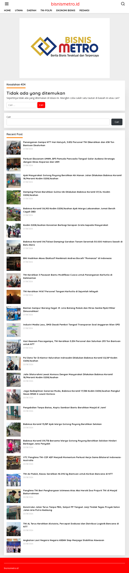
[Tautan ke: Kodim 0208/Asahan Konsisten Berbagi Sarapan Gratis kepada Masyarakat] (14, 230)
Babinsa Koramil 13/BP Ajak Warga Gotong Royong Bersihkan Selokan (62, 424)
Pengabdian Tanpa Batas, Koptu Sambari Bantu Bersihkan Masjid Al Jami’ (64, 407)
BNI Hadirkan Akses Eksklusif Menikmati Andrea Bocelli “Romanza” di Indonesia (67, 258)
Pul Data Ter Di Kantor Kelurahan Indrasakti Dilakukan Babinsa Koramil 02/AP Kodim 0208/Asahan (70, 359)
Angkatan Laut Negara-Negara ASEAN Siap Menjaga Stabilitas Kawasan (64, 540)
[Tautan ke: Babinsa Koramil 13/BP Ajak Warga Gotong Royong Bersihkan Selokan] (14, 429)
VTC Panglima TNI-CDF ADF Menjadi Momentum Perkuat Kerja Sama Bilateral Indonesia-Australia (72, 459)
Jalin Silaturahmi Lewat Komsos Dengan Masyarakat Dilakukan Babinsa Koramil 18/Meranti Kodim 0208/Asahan (68, 376)
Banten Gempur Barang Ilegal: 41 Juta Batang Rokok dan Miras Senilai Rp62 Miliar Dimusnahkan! (69, 309)
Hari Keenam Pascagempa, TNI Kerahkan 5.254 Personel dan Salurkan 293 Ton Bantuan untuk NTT (71, 342)
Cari (9, 116)
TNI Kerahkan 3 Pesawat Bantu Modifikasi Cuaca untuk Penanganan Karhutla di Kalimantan (67, 276)
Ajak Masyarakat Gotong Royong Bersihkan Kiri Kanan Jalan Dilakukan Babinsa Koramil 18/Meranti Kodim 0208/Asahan (72, 177)
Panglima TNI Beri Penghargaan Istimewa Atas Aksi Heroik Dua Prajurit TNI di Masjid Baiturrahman (70, 492)
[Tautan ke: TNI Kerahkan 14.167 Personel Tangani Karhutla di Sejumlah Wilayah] (14, 296)
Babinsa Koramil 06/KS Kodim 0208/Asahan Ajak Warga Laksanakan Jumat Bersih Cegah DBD (69, 210)
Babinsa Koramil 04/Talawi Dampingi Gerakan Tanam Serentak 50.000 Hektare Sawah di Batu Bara (72, 243)
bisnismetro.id (65, 4)
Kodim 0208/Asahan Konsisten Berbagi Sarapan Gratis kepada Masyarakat (65, 225)
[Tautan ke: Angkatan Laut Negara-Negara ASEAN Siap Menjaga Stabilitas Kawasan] (14, 545)
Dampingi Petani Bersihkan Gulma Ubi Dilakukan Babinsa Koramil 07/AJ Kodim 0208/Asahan (66, 193)
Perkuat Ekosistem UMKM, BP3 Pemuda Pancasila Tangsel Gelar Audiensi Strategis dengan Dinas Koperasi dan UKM (69, 160)
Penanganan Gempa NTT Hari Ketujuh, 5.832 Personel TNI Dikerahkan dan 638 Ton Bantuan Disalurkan (68, 143)
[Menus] (6, 4)
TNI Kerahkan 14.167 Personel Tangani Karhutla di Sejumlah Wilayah (60, 291)
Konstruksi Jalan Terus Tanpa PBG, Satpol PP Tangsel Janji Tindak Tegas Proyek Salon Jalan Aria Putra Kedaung (71, 508)
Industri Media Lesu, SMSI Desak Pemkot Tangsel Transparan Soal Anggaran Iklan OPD (71, 324)
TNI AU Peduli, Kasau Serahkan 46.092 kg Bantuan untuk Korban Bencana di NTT (68, 473)
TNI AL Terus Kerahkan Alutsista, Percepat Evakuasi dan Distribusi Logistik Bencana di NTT (71, 525)
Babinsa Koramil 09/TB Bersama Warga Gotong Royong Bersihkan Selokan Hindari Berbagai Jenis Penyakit (70, 442)
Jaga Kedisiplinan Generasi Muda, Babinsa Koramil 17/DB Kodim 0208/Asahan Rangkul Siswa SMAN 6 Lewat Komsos (71, 392)
